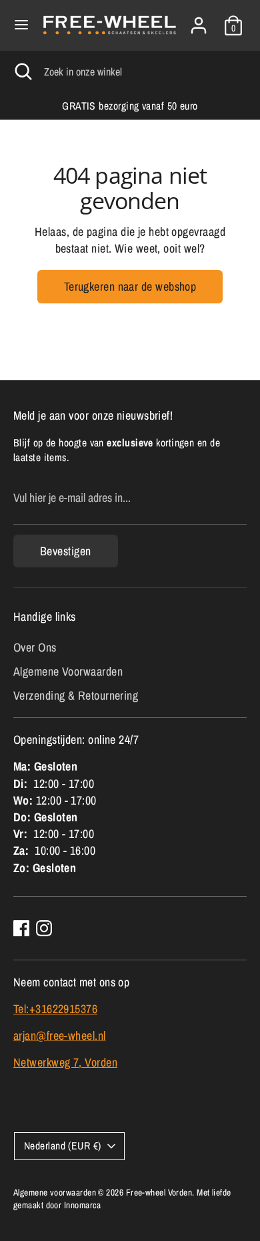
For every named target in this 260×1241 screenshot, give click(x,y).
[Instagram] (44, 928)
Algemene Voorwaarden (68, 671)
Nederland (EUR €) (62, 1146)
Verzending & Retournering (75, 695)
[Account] (198, 20)
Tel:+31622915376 (55, 1008)
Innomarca (82, 1205)
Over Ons (35, 647)
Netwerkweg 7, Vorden (65, 1062)
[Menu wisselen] (21, 25)
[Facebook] (21, 928)
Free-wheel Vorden (159, 1192)
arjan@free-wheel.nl (59, 1035)
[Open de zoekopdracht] (22, 71)
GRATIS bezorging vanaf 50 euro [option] (130, 106)
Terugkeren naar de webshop (130, 286)
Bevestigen (65, 551)
